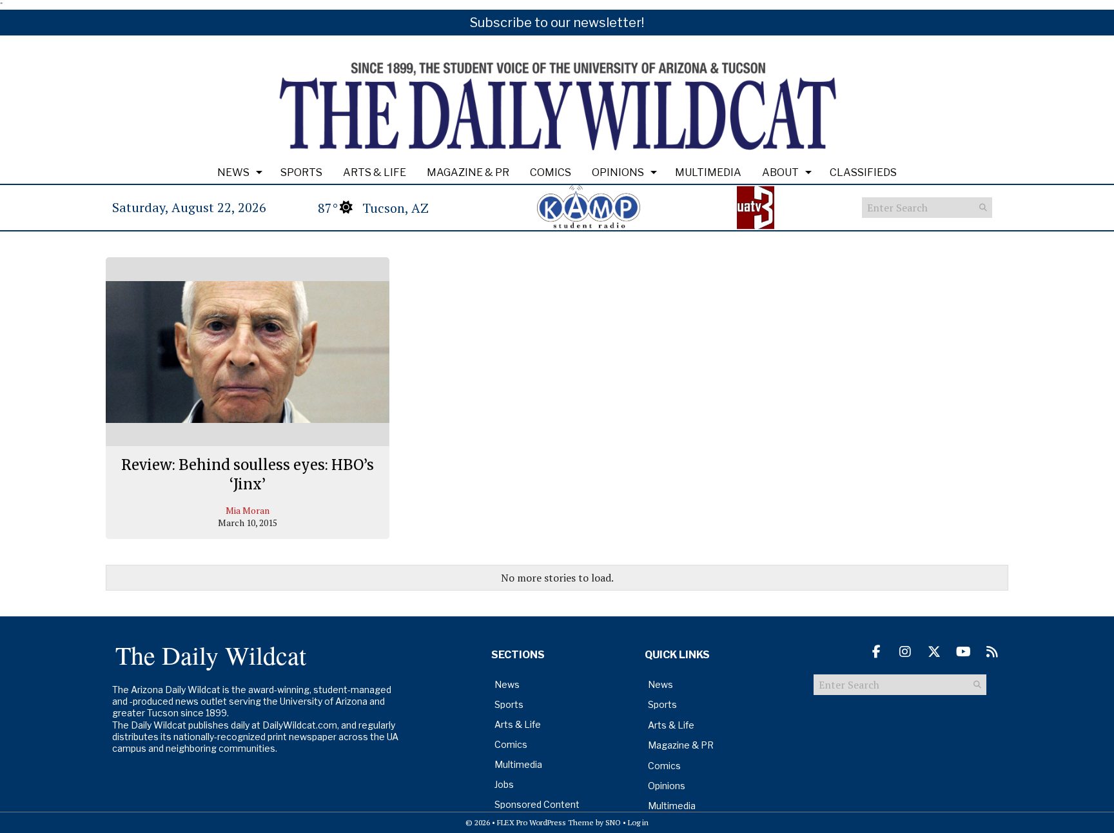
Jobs (504, 784)
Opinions (618, 172)
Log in (638, 822)
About (780, 172)
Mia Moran (247, 510)
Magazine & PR (468, 172)
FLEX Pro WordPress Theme (545, 822)
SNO (613, 822)
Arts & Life (374, 172)
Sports (301, 172)
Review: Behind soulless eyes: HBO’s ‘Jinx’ (247, 474)
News (233, 172)
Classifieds (863, 172)
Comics (550, 172)
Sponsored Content (537, 804)
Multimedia (708, 172)
